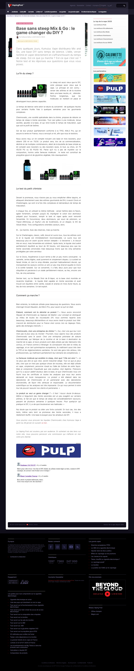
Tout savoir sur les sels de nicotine (22, 620)
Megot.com (95, 614)
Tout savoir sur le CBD (17, 623)
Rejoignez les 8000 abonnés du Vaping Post (61, 580)
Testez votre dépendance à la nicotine (23, 637)
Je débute (15, 12)
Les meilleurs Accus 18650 (103, 42)
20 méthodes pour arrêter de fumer (22, 634)
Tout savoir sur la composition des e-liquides (25, 614)
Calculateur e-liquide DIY (18, 650)
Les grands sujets (73, 12)
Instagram (57, 547)
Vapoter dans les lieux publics (101, 551)
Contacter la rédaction (17, 557)
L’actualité (23, 12)
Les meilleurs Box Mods (102, 32)
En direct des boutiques (88, 12)
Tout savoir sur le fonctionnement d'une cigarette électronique (27, 606)
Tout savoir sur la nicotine (19, 617)
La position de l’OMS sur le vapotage (103, 568)
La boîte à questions (50, 12)
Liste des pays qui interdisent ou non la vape (25, 602)
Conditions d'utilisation (48, 663)
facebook (50, 547)
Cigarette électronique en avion (21, 599)
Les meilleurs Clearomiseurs (103, 39)
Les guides (62, 12)
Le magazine (102, 12)
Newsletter (80, 5)
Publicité (89, 663)
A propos (96, 5)
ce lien (44, 423)
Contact (88, 5)
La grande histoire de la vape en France (23, 640)
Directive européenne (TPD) (100, 545)
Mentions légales (61, 663)
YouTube (71, 547)
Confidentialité (81, 663)
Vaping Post (24, 4)
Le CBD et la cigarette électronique (103, 548)
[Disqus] (48, 488)
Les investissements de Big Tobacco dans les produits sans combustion (25, 646)
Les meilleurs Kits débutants (103, 28)
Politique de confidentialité (73, 666)
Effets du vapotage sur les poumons (103, 553)
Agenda (72, 5)
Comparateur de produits (18, 653)
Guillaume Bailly (26, 37)
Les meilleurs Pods (100, 25)
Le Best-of (39, 12)
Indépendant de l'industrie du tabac (13, 582)
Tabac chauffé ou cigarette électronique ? (105, 559)
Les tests (31, 12)
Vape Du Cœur (24, 582)
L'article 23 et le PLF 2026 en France (22, 643)
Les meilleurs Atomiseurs (102, 35)
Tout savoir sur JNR (17, 626)
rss (77, 547)
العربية (110, 5)
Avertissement (72, 663)
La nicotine (95, 565)
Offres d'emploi (96, 611)
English (103, 5)
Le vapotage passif (97, 562)
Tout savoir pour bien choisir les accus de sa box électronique (26, 610)
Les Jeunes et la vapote (99, 556)
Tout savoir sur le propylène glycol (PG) (23, 631)
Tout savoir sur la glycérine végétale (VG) (24, 628)
